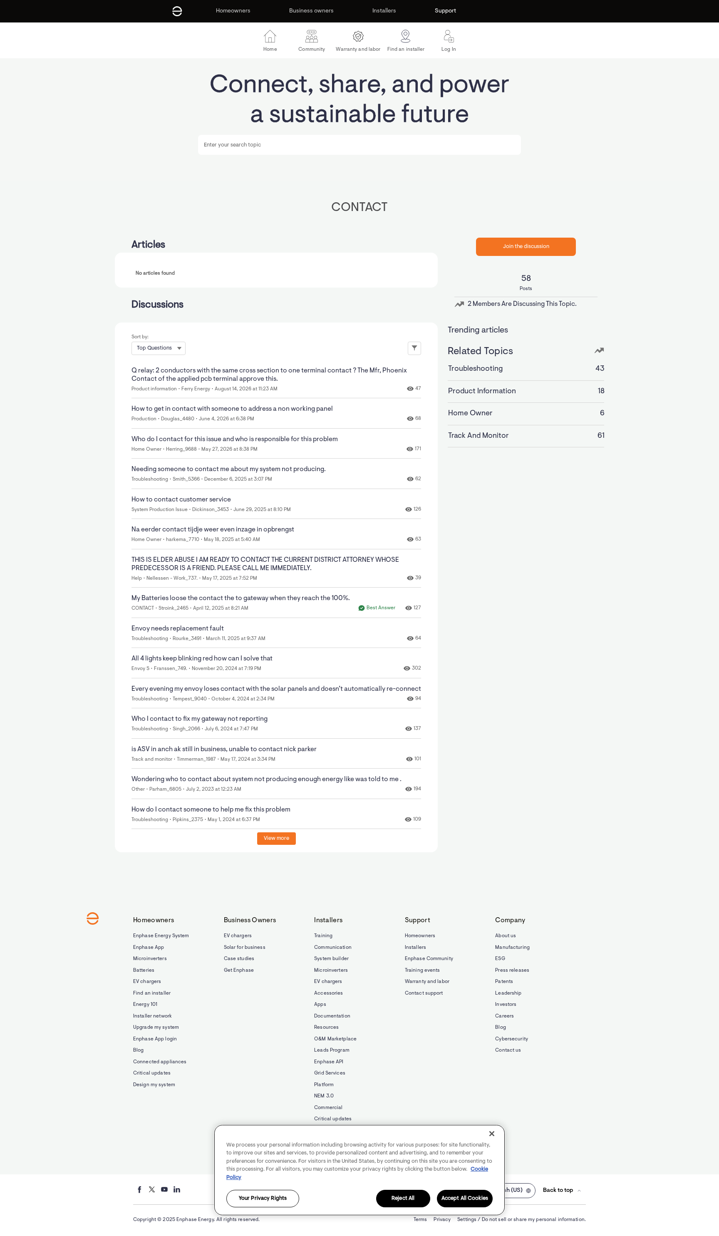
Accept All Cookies (464, 1198)
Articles (148, 245)
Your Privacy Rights (263, 1198)
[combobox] (359, 145)
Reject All (403, 1198)
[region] (359, 1170)
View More (276, 838)
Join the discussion (526, 246)
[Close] (492, 1133)
